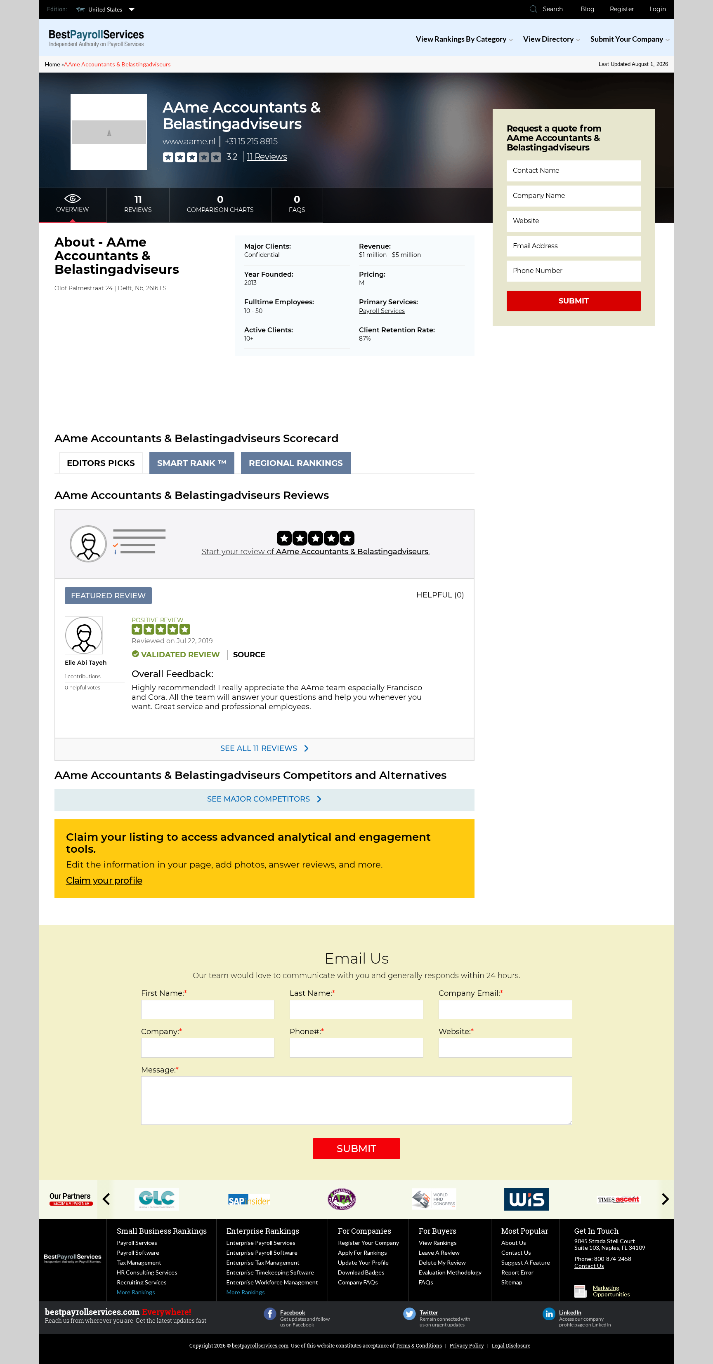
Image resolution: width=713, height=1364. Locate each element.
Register (622, 9)
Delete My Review (442, 1262)
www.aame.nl (189, 141)
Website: (456, 1031)
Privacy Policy (467, 1345)
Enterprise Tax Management (263, 1262)
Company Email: (471, 993)
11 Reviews (267, 157)
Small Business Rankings (162, 1231)
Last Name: (312, 993)
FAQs (426, 1282)
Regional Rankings (296, 463)
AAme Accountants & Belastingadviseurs (117, 64)
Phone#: (307, 1031)
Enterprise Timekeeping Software (270, 1272)
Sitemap (511, 1282)
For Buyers (437, 1231)
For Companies (364, 1231)
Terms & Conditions (419, 1345)
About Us (513, 1242)
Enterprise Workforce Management (272, 1282)
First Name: (164, 993)
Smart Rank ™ (192, 463)
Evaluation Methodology (450, 1272)
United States (105, 9)
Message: (160, 1070)
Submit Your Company (626, 38)
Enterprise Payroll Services (261, 1242)
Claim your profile (104, 880)
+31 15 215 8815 (251, 141)
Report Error (517, 1272)
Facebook (270, 1314)
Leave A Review (439, 1252)
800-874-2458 (612, 1258)
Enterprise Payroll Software (262, 1252)
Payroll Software (138, 1252)
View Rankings (438, 1242)
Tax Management (139, 1262)
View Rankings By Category (461, 38)
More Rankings (136, 1292)
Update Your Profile (363, 1262)
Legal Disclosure (511, 1345)
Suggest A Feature (525, 1262)
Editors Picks (101, 463)
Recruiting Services (142, 1282)
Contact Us (516, 1252)
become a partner (71, 1204)
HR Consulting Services (147, 1272)
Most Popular (524, 1231)
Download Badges (361, 1272)
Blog (588, 9)
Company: (161, 1031)
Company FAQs (358, 1282)
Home (52, 64)
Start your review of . (316, 551)
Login (657, 9)
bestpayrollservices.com (260, 1345)
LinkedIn (549, 1314)
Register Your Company (368, 1242)
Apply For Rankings (362, 1252)
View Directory (548, 38)
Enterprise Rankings (263, 1231)
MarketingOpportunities (611, 1291)
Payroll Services (382, 311)
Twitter (409, 1314)
